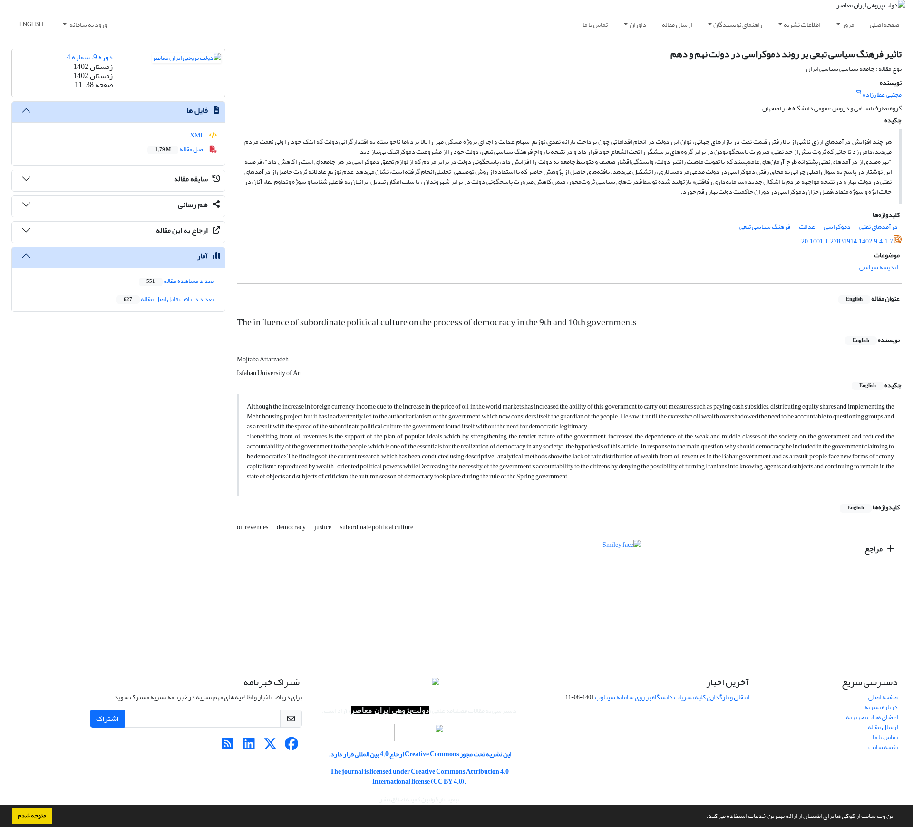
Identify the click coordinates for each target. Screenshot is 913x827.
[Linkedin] (249, 746)
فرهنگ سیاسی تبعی (764, 226)
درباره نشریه (881, 707)
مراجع (874, 549)
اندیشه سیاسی (878, 267)
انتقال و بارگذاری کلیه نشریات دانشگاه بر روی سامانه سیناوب (672, 697)
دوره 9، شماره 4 (90, 57)
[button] (703, 817)
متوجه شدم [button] (32, 815)
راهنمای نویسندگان (737, 24)
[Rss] (227, 746)
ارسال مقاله (677, 24)
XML (197, 135)
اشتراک (107, 718)
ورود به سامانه (87, 24)
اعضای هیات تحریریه (872, 716)
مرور (848, 24)
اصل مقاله (180, 149)
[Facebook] (292, 746)
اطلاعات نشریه (802, 24)
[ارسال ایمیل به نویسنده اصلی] (858, 92)
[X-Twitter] (270, 746)
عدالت (807, 226)
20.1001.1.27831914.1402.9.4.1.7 (847, 241)
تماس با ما (595, 24)
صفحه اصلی (884, 24)
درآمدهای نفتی (878, 226)
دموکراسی (837, 226)
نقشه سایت (883, 746)
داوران (638, 24)
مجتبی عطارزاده (882, 94)
